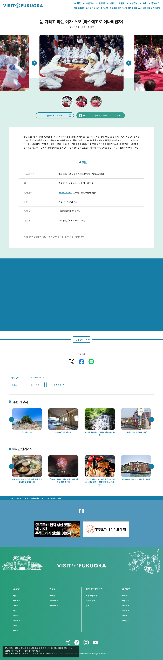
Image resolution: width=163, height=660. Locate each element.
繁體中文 (125, 610)
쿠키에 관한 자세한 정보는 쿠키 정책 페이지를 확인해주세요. (29, 653)
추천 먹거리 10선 (93, 8)
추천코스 (90, 3)
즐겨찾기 (155, 3)
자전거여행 (122, 8)
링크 (87, 605)
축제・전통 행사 (55, 384)
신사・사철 (35, 384)
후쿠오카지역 (36, 377)
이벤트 (122, 3)
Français (126, 620)
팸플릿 (52, 596)
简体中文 (125, 605)
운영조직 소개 (91, 596)
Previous (34, 63)
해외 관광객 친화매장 (151, 8)
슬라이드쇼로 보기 (55, 115)
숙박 (140, 8)
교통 (144, 3)
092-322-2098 (65, 192)
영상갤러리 (53, 605)
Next (128, 63)
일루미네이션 (79, 8)
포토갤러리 (53, 601)
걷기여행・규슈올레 (109, 8)
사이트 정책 (90, 601)
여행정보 (134, 3)
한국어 (124, 615)
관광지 (102, 3)
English (125, 601)
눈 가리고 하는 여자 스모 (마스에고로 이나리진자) (43, 498)
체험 (112, 3)
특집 (79, 3)
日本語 (124, 596)
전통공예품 (132, 8)
